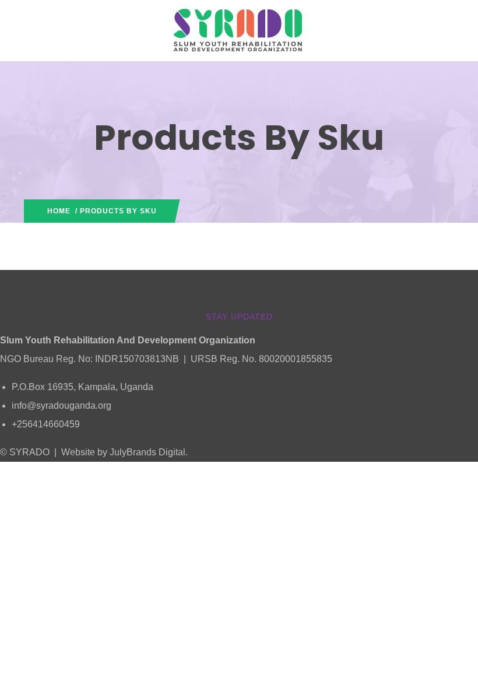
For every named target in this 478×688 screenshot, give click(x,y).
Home (59, 211)
